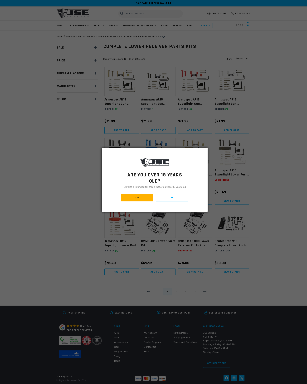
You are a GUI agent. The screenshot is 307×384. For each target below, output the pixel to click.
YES (137, 197)
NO (172, 197)
